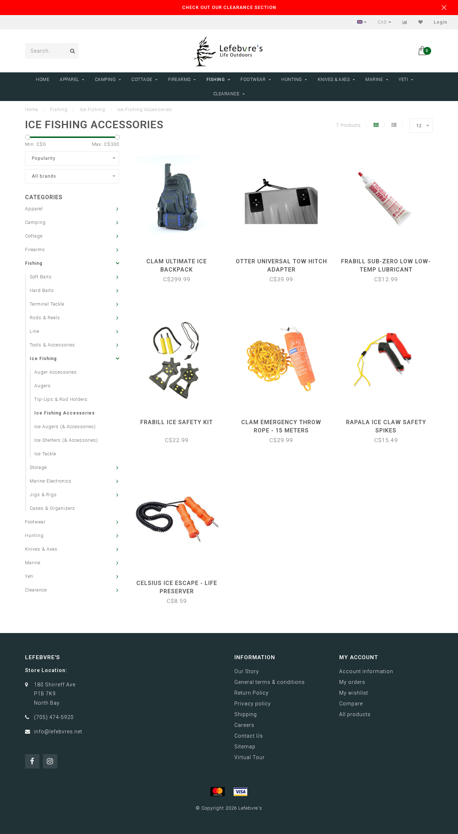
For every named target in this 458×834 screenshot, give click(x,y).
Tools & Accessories (52, 345)
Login (440, 22)
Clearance (226, 93)
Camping (105, 79)
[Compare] (405, 22)
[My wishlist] (420, 22)
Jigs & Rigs (43, 494)
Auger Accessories (55, 372)
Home (42, 79)
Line (34, 331)
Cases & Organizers (52, 508)
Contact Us (248, 736)
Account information (366, 671)
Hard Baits (42, 290)
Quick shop (180, 259)
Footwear (252, 79)
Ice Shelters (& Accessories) (66, 440)
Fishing (215, 79)
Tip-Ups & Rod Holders (61, 399)
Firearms (179, 79)
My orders (352, 682)
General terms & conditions (269, 682)
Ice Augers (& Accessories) (65, 426)
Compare (351, 703)
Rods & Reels (45, 317)
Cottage (141, 79)
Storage (38, 467)
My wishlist (353, 693)
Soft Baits (41, 276)
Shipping (245, 714)
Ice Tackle (45, 453)
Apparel (69, 79)
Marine (374, 79)
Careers (244, 725)
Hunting (291, 79)
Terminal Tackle (47, 304)
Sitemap (244, 746)
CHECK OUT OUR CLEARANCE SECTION (229, 7)
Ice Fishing (43, 358)
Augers (42, 385)
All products (355, 714)
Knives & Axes (334, 79)
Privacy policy (252, 703)
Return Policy (251, 693)
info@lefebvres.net (58, 731)
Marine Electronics (51, 481)
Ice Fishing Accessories (64, 413)
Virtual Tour (249, 757)
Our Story (246, 671)
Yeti (403, 79)
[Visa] (240, 791)
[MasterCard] (217, 791)
